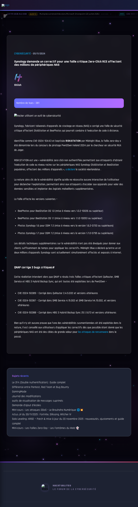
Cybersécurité (22, 53)
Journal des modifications (26, 396)
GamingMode (19, 391)
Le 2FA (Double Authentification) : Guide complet (39, 382)
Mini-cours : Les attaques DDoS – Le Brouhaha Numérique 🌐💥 (47, 410)
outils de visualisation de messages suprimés (37, 400)
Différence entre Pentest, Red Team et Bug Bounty (40, 387)
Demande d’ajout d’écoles (26, 405)
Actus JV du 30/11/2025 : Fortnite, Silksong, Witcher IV (41, 414)
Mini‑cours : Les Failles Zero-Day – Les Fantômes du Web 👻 (45, 428)
